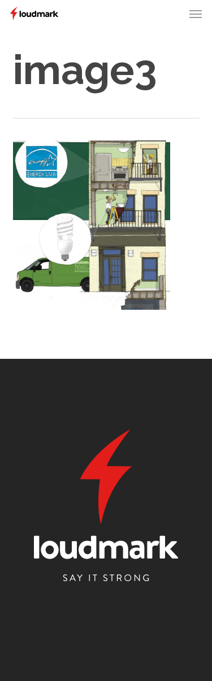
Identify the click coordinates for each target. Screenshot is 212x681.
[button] (195, 13)
